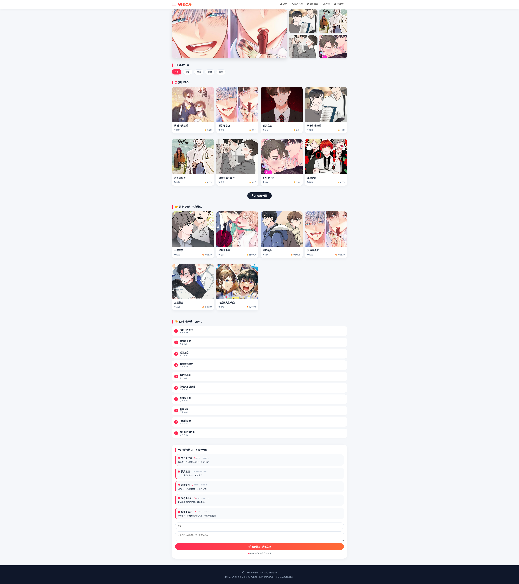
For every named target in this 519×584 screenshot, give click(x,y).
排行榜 (326, 4)
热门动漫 (298, 4)
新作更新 (314, 4)
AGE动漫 (184, 4)
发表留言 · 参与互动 (261, 546)
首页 (285, 4)
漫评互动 (341, 4)
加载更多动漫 (260, 195)
